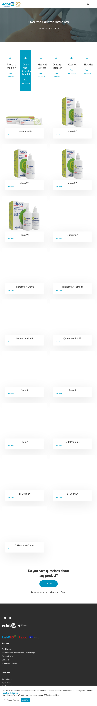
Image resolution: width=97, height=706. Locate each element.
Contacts (5, 660)
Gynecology (6, 682)
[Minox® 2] (72, 112)
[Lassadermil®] (24, 112)
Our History (6, 649)
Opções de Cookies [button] (11, 700)
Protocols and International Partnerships (18, 652)
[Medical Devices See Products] (41, 79)
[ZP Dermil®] (24, 475)
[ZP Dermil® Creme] (24, 526)
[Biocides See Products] (87, 76)
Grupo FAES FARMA (9, 663)
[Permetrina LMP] (24, 319)
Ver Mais (11, 135)
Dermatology (7, 679)
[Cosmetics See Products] (71, 76)
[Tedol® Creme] (72, 423)
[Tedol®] (24, 371)
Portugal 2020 (7, 656)
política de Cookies (11, 693)
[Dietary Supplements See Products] (56, 79)
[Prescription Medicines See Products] (10, 79)
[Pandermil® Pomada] (72, 268)
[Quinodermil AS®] (72, 319)
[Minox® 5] (24, 164)
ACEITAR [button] (25, 700)
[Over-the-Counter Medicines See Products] (25, 85)
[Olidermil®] (72, 216)
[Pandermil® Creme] (24, 268)
